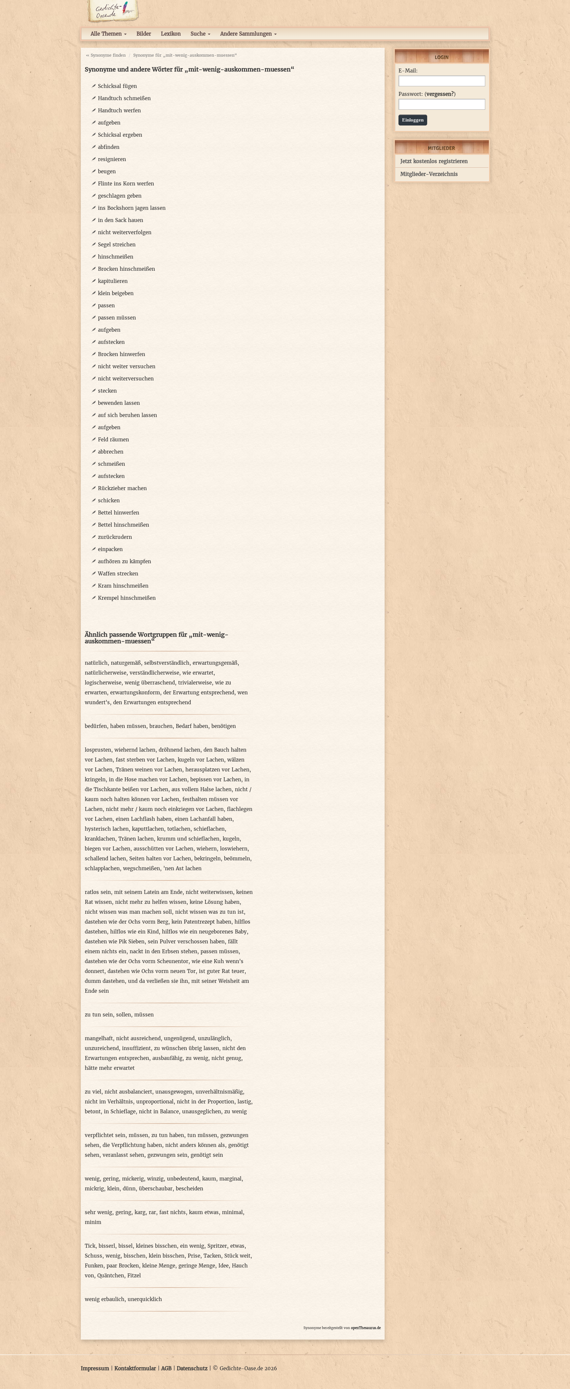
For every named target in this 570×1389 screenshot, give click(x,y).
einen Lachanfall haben (203, 819)
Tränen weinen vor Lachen (149, 769)
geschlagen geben (120, 196)
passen (106, 305)
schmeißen (111, 464)
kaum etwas (204, 1212)
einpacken (110, 549)
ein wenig (192, 1246)
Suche (199, 34)
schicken (109, 500)
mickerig (133, 1179)
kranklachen (100, 839)
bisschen (134, 1256)
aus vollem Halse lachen (202, 789)
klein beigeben (116, 293)
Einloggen (413, 120)
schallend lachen (105, 858)
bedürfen (96, 726)
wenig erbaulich (104, 1299)
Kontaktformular (135, 1368)
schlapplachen (102, 868)
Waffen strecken (118, 573)
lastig (244, 1101)
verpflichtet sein (105, 1135)
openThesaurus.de (366, 1328)
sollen (123, 1015)
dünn (129, 1188)
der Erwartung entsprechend (198, 692)
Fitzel (134, 1275)
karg (140, 1212)
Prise (194, 1256)
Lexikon (171, 34)
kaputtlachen (148, 829)
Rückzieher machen (122, 488)
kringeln (95, 779)
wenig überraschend (150, 683)
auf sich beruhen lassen (127, 415)
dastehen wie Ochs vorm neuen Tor (152, 971)
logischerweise (103, 683)
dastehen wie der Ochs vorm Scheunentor (136, 961)
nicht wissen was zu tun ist (209, 912)
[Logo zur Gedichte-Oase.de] (112, 11)
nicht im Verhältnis (109, 1101)
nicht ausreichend (138, 1038)
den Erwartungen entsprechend (152, 702)
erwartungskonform (135, 692)
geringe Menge (196, 1266)
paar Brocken (123, 1266)
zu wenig (197, 1058)
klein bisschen (166, 1256)
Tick (90, 1246)
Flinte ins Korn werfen (126, 184)
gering (111, 1179)
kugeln (231, 839)
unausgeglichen (201, 1111)
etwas (237, 1246)
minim (93, 1222)
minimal (232, 1212)
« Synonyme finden (106, 55)
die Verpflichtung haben (132, 1145)
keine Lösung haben (214, 902)
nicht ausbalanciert (128, 1092)
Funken (94, 1266)
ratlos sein (98, 892)
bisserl (107, 1246)
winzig (155, 1179)
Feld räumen (113, 439)
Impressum (95, 1368)
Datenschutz (192, 1368)
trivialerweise (195, 683)
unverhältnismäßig (219, 1092)
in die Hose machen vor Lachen (148, 779)
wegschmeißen (141, 868)
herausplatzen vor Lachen (217, 769)
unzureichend (102, 1048)
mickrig (94, 1188)
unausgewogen (173, 1092)
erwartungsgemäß (215, 663)
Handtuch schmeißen (124, 98)
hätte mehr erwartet (110, 1068)
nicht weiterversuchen (126, 378)
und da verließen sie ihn (158, 981)
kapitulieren (113, 281)
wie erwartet (197, 673)
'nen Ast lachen (182, 868)
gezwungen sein (167, 1155)
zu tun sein (99, 1015)
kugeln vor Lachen (201, 760)
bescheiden (189, 1188)
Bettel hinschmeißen (123, 525)
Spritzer (217, 1246)
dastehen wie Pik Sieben (114, 941)
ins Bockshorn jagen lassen (132, 208)
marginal (230, 1179)
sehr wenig (98, 1212)
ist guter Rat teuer (221, 971)
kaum (209, 1179)
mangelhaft (99, 1038)
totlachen (178, 829)
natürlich (96, 663)
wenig (92, 1179)
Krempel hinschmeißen (127, 598)
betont (93, 1111)
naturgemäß (126, 663)
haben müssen (128, 726)
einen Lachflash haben (144, 819)
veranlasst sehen (123, 1155)
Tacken (212, 1256)
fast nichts (172, 1212)
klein (113, 1188)
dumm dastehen (105, 981)
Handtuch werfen (119, 110)
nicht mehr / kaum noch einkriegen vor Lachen (165, 809)
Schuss (93, 1256)
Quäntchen (110, 1275)
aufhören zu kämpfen (124, 561)
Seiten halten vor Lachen (160, 858)
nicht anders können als (195, 1145)
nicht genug (226, 1058)
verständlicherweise (154, 673)
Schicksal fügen (117, 86)
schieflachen (209, 829)
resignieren (112, 159)
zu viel (93, 1092)
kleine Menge (158, 1266)
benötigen (223, 726)
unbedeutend (183, 1179)
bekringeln (207, 858)
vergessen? (440, 94)
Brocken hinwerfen (121, 354)
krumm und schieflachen (188, 839)
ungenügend (179, 1038)
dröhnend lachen (179, 750)
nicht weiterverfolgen (124, 232)
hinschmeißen (115, 257)
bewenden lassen (119, 403)
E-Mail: (408, 71)
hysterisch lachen (107, 829)
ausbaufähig (167, 1058)
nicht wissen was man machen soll (128, 912)
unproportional (155, 1101)
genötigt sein (207, 1155)
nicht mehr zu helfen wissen (150, 902)
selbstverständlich (166, 663)
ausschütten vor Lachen (163, 849)
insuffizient (136, 1048)
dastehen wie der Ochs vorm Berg (126, 922)
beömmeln (237, 858)
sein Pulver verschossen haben (186, 941)
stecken (107, 391)
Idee (223, 1266)
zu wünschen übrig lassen (186, 1048)
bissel (125, 1246)
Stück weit (237, 1256)
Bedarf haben (192, 726)
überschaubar (156, 1188)
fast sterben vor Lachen (145, 760)
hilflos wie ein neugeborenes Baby (204, 932)
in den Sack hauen (120, 220)
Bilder (144, 34)
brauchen (161, 726)
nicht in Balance (159, 1111)
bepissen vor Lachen (215, 779)
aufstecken (111, 342)
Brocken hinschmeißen (126, 269)
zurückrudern (115, 537)
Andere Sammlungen (246, 34)
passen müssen (117, 318)
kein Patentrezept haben (201, 922)
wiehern (207, 849)
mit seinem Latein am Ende (148, 892)
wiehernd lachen (134, 750)
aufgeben (109, 123)
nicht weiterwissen (209, 892)
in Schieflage (120, 1111)
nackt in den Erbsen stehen (163, 951)
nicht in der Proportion (205, 1101)
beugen (107, 171)
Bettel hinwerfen (118, 513)
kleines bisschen (156, 1246)
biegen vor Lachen (107, 849)
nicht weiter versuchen (126, 366)
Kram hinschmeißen (123, 586)
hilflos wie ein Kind (134, 932)
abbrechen (110, 452)
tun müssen (202, 1135)
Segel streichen (117, 244)
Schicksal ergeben (120, 135)
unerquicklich (145, 1299)
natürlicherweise (105, 673)
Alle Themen (107, 34)
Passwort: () (427, 94)
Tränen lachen (136, 839)
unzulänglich (214, 1038)
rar (152, 1212)
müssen (144, 1015)
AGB (166, 1368)
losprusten (98, 750)
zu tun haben (167, 1135)
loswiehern (233, 849)
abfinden (108, 147)
